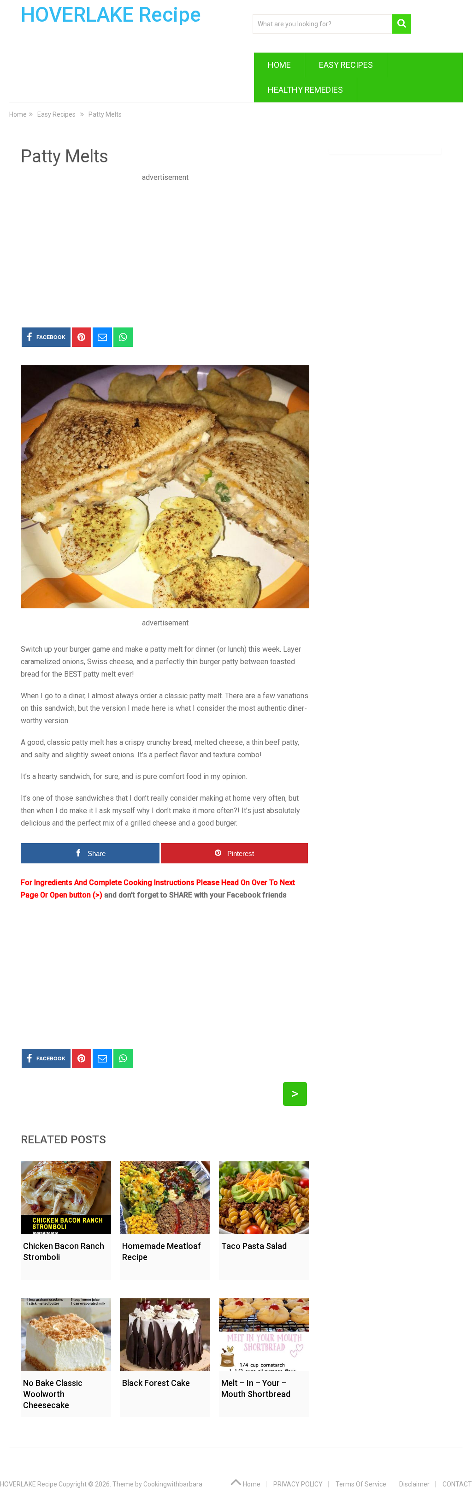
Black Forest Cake (156, 1383)
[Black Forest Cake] (165, 1332)
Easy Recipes (346, 65)
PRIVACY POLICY (298, 1484)
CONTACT (457, 1484)
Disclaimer (414, 1484)
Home (279, 65)
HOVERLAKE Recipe (111, 15)
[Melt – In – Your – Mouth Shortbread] (264, 1332)
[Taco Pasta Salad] (264, 1195)
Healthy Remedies (305, 90)
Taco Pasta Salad (254, 1246)
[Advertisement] (165, 248)
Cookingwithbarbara (172, 1484)
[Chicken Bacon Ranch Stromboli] (66, 1195)
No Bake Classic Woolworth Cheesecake (53, 1394)
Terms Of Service (361, 1484)
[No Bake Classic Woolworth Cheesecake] (66, 1332)
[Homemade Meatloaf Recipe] (165, 1195)
